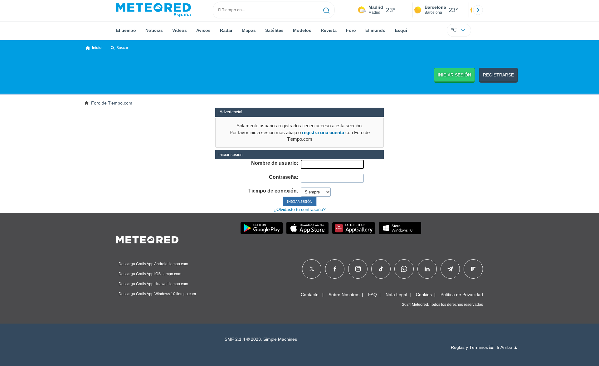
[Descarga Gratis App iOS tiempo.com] (307, 228)
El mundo (375, 30)
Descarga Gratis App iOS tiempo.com (150, 274)
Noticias (154, 30)
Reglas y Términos (470, 347)
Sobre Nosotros (344, 294)
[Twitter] (311, 269)
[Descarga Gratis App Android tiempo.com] (262, 228)
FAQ (372, 294)
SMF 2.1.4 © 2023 (243, 339)
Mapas (249, 30)
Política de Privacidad (462, 294)
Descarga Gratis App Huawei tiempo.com (153, 284)
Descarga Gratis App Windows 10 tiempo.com (157, 294)
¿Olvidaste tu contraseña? (300, 209)
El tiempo (126, 30)
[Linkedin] (427, 269)
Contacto (310, 294)
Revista (329, 30)
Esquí (401, 30)
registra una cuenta (323, 132)
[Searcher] (326, 10)
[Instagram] (358, 269)
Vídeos (179, 30)
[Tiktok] (381, 269)
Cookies (424, 294)
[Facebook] (335, 269)
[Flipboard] (473, 269)
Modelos (302, 30)
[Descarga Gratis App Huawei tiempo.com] (353, 228)
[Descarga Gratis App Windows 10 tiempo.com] (400, 228)
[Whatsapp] (404, 269)
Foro (351, 30)
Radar (226, 30)
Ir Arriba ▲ (507, 347)
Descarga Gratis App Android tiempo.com (153, 264)
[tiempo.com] (153, 10)
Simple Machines (280, 339)
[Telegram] (450, 269)
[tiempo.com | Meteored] (147, 238)
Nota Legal (396, 294)
